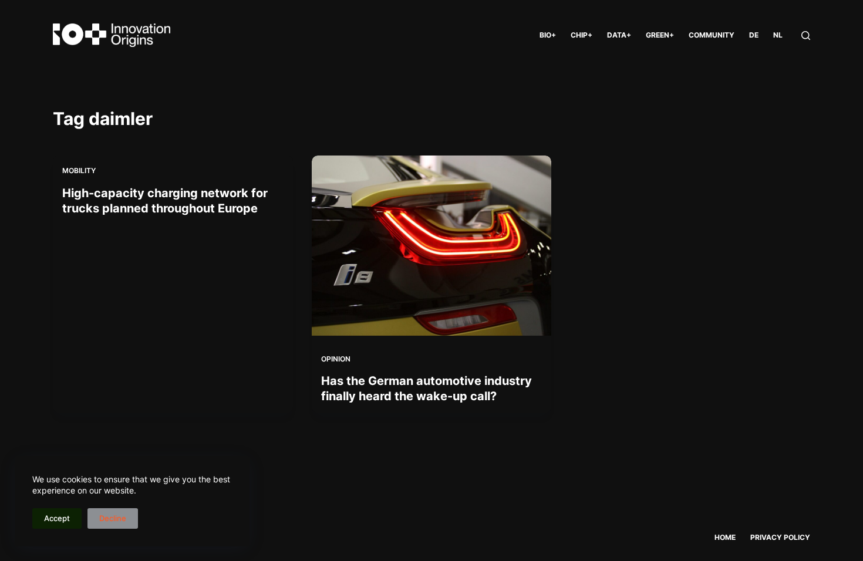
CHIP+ (581, 35)
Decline (112, 518)
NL (778, 35)
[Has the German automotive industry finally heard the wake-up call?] (432, 246)
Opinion (335, 358)
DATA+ (619, 35)
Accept (57, 518)
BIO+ (548, 35)
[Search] (805, 35)
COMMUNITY (711, 35)
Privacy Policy (780, 537)
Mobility (79, 170)
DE (754, 35)
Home (725, 537)
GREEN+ (660, 35)
